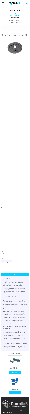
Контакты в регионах (15, 10)
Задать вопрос (16, 269)
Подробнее (15, 372)
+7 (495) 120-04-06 (15, 13)
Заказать (16, 274)
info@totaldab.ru (15, 17)
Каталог (1, 207)
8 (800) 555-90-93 (15, 15)
